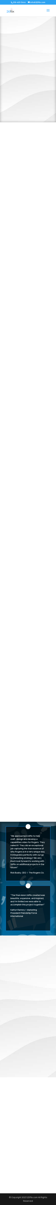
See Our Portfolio (28, 79)
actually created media (28, 980)
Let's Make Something (28, 225)
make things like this (19, 1116)
